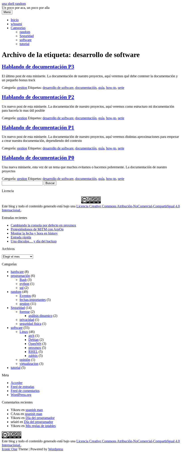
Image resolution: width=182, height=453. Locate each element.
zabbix (33, 356)
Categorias (18, 28)
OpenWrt (34, 344)
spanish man (34, 410)
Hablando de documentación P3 (38, 67)
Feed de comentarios (25, 391)
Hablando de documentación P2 (38, 97)
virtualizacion (29, 364)
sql (22, 288)
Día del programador (40, 418)
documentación (86, 87)
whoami (16, 24)
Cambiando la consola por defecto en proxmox (43, 225)
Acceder (16, 383)
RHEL (33, 352)
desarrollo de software (58, 87)
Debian (33, 340)
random (25, 32)
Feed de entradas (22, 387)
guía (101, 87)
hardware (17, 272)
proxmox (34, 348)
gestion (22, 87)
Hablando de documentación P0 (38, 158)
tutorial (24, 44)
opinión (25, 360)
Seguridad (27, 36)
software (26, 40)
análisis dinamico (40, 316)
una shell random (14, 4)
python (24, 284)
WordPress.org (21, 395)
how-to (111, 87)
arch (31, 336)
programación (20, 276)
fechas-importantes (33, 300)
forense (25, 312)
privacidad (27, 320)
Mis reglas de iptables (41, 426)
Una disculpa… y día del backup (34, 241)
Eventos (25, 296)
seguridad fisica (30, 324)
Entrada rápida (21, 237)
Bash (23, 280)
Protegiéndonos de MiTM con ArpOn (37, 229)
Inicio (15, 20)
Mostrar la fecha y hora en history (34, 233)
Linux (24, 332)
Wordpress (55, 449)
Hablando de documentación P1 (38, 127)
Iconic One (9, 449)
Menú (7, 12)
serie (121, 87)
